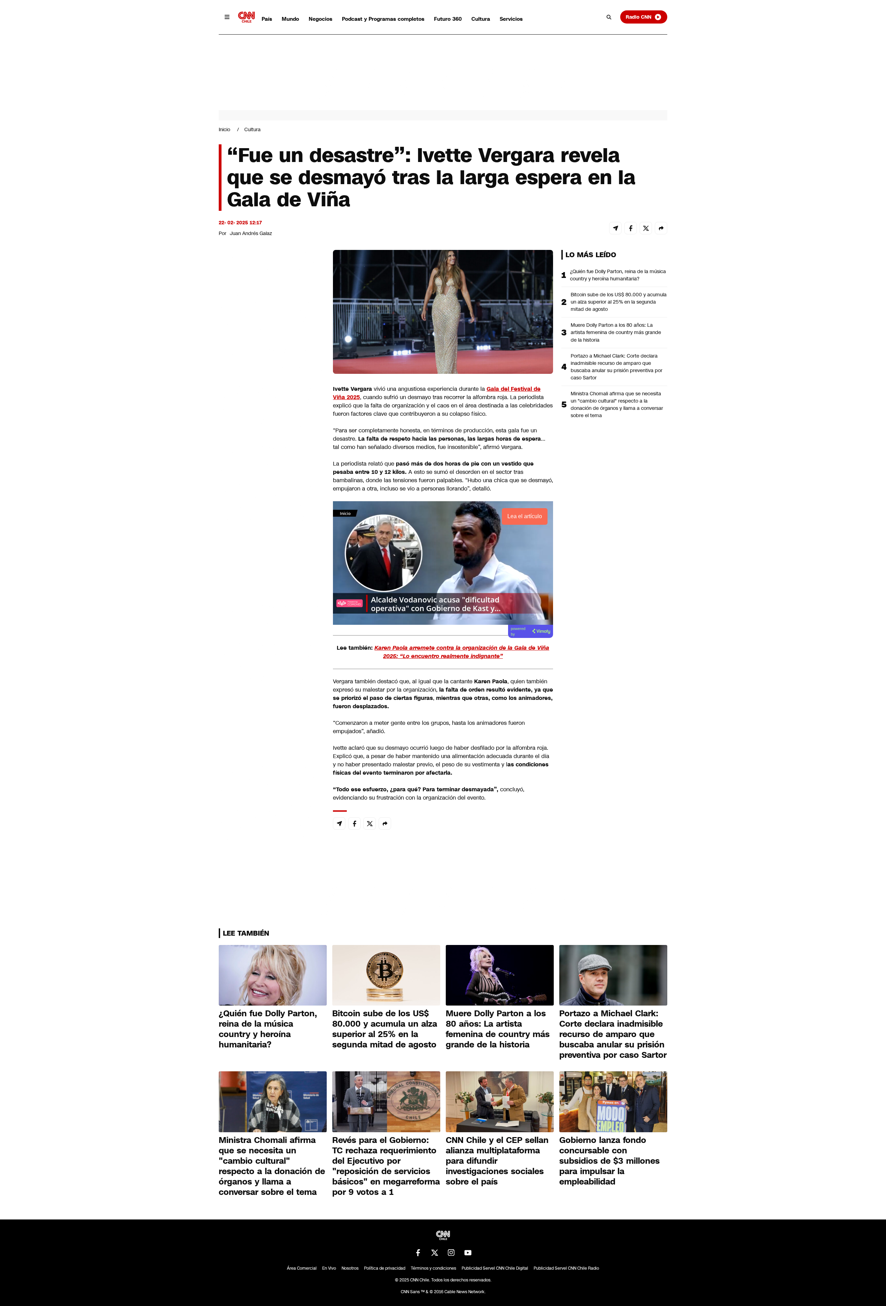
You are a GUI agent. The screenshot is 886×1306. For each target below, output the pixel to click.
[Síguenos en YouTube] (467, 1252)
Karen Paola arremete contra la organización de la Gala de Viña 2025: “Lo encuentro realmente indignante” (461, 652)
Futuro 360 (448, 18)
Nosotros (350, 1268)
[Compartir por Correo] (615, 228)
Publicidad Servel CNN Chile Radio (566, 1268)
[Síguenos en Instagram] (451, 1252)
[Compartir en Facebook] (630, 228)
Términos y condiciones (433, 1268)
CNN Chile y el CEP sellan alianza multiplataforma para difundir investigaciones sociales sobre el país (497, 1161)
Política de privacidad (384, 1268)
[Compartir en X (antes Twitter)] (646, 228)
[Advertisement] (271, 646)
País (267, 18)
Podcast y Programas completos (383, 18)
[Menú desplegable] (227, 17)
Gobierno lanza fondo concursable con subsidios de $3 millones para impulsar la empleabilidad (609, 1161)
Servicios (511, 18)
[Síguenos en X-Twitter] (434, 1252)
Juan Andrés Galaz (251, 233)
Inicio (224, 129)
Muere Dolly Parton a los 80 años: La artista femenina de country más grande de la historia (616, 332)
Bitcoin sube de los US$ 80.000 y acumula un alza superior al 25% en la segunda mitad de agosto (619, 302)
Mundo (290, 18)
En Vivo (329, 1268)
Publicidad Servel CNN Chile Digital (495, 1268)
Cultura (480, 18)
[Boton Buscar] (609, 17)
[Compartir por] (661, 228)
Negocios (320, 18)
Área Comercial (302, 1268)
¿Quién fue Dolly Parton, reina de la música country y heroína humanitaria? (618, 275)
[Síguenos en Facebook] (418, 1252)
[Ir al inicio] (246, 17)
